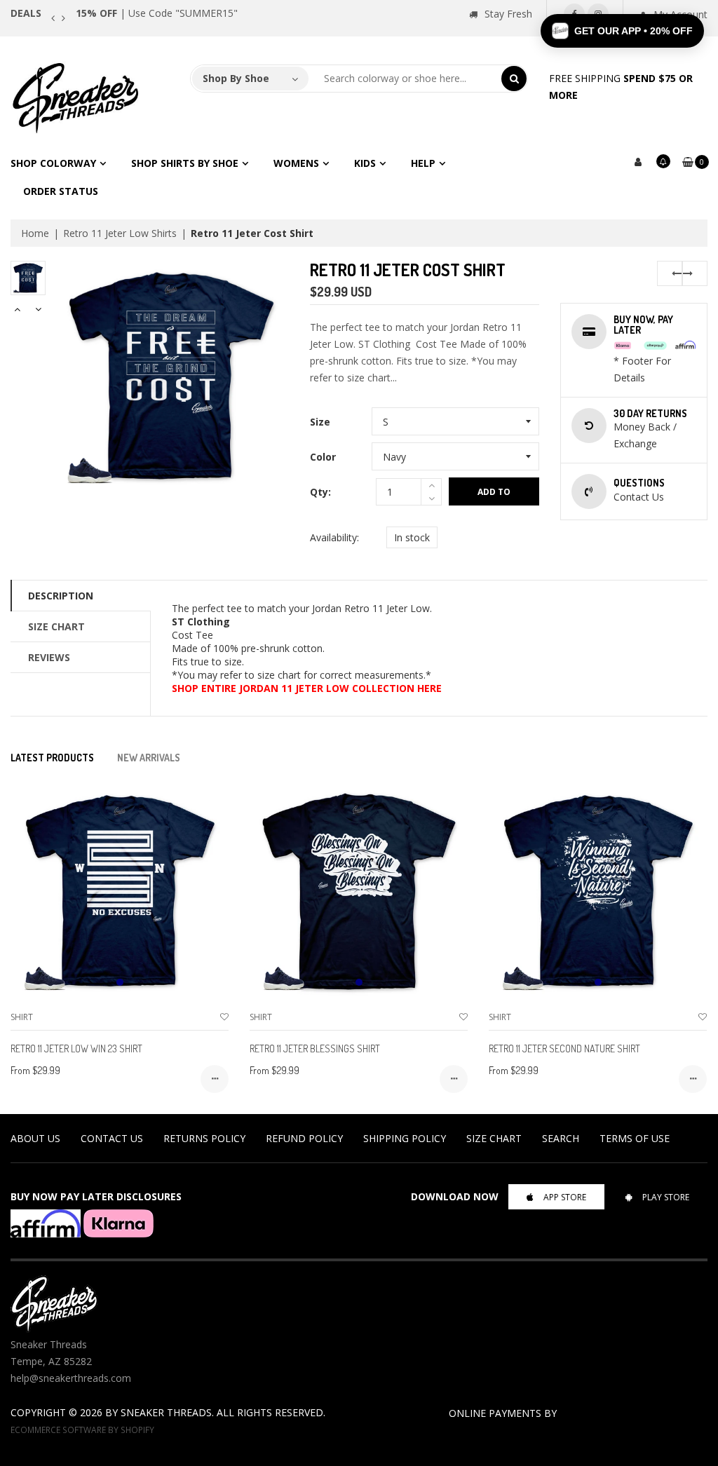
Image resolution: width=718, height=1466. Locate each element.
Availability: (334, 537)
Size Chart (56, 626)
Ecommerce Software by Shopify (82, 1429)
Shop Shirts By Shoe (184, 163)
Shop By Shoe (236, 78)
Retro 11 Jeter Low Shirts (120, 233)
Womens (296, 163)
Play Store (665, 1197)
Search (560, 1138)
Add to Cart (493, 495)
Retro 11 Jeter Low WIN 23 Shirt (76, 1048)
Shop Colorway (53, 163)
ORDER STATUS (60, 191)
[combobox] (405, 78)
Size (320, 421)
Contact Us (112, 1138)
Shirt (22, 1017)
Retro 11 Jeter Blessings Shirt (315, 1048)
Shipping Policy (404, 1138)
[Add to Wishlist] (224, 1017)
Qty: (320, 491)
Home (35, 233)
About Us (35, 1138)
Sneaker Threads (166, 1412)
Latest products (52, 757)
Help (423, 163)
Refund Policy (304, 1138)
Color (323, 456)
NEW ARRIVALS (148, 757)
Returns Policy (204, 1138)
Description (60, 595)
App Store (564, 1197)
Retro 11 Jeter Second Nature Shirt (564, 1048)
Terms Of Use (635, 1138)
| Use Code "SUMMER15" (157, 13)
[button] (622, 31)
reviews (49, 657)
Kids (365, 163)
